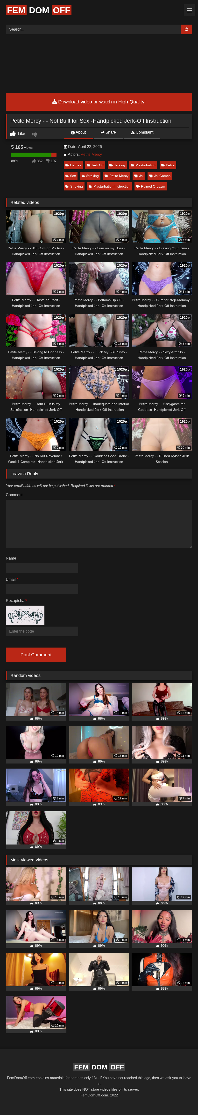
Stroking (92, 176)
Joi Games (162, 176)
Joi (141, 176)
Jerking (119, 165)
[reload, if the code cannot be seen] (25, 624)
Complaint (144, 132)
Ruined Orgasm (153, 186)
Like (21, 134)
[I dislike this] (35, 135)
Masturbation (145, 165)
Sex (73, 176)
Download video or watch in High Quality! (101, 101)
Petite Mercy (91, 154)
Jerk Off (98, 165)
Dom (38, 10)
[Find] (186, 29)
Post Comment (36, 654)
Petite (170, 165)
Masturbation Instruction (111, 186)
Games (75, 165)
